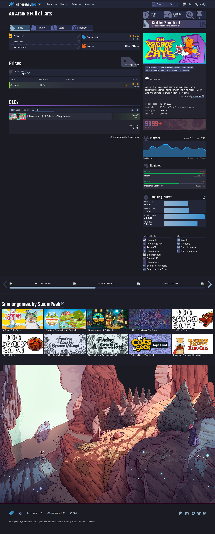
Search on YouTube (157, 269)
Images (16, 110)
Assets (184, 240)
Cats (148, 67)
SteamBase (153, 262)
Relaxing (169, 67)
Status (75, 513)
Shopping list (133, 64)
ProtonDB (152, 247)
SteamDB (152, 240)
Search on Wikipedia (157, 265)
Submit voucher (189, 251)
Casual (161, 70)
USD (57, 513)
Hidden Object (157, 67)
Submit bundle (188, 247)
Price (133, 110)
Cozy (168, 70)
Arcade (186, 70)
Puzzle (177, 67)
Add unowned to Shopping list (125, 137)
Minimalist (176, 70)
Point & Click (151, 70)
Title (24, 110)
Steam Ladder (154, 254)
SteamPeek (153, 251)
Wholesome (187, 67)
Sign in (198, 4)
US (36, 513)
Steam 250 (152, 258)
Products (185, 243)
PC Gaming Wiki (154, 243)
